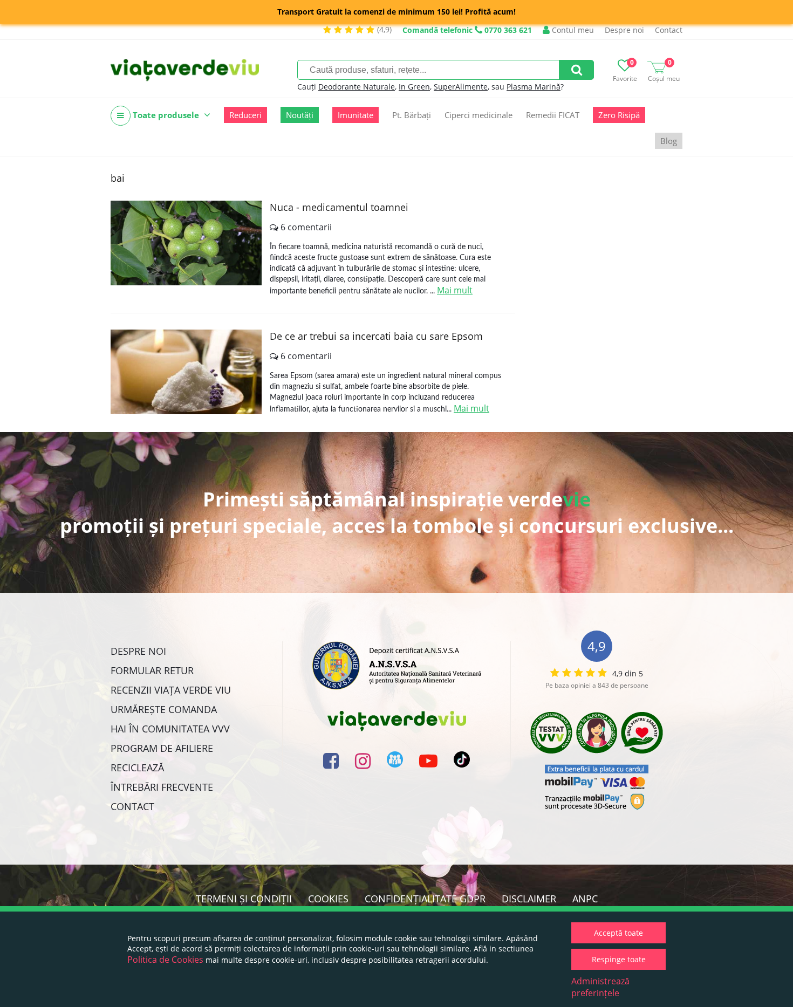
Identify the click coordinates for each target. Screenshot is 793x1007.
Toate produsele (166, 114)
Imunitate (355, 114)
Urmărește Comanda (164, 709)
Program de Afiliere (162, 748)
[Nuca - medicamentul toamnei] (186, 243)
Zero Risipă (619, 114)
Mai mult (455, 290)
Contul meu (572, 30)
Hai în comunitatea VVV (170, 728)
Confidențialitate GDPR (425, 898)
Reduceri (245, 114)
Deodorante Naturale (356, 86)
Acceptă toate (618, 933)
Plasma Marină (533, 86)
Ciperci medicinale (478, 114)
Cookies (328, 898)
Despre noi (624, 30)
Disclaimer (529, 898)
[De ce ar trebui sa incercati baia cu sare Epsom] (186, 372)
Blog (668, 140)
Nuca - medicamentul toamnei (339, 207)
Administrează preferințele (600, 987)
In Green (414, 86)
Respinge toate (619, 959)
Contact (668, 30)
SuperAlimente (461, 86)
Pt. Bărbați (411, 114)
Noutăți (299, 114)
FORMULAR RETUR (152, 670)
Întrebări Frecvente (162, 786)
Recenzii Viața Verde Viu (171, 689)
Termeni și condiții (244, 898)
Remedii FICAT (552, 114)
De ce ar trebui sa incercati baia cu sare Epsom (376, 336)
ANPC (585, 898)
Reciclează (137, 767)
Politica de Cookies (165, 959)
